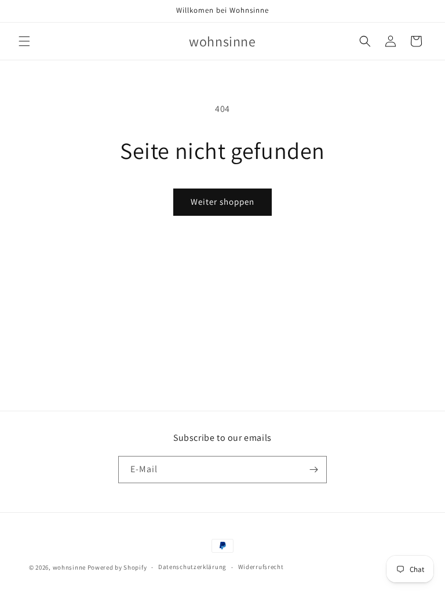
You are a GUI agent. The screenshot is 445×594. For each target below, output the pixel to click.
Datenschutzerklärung (192, 567)
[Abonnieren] (313, 469)
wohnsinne (69, 567)
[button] (24, 41)
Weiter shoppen (222, 201)
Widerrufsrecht (261, 567)
